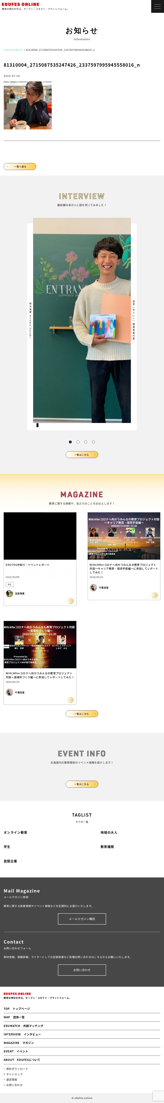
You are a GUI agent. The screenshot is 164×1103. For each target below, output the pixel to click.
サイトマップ (14, 1074)
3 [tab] (85, 442)
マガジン (19, 1043)
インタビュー (22, 1034)
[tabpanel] (82, 324)
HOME (7, 49)
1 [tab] (70, 442)
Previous (36, 312)
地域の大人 (109, 832)
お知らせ (18, 49)
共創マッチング (23, 1026)
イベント (16, 1051)
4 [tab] (93, 442)
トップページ (17, 1009)
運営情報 (11, 1079)
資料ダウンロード (17, 1069)
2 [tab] (78, 442)
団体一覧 (14, 1017)
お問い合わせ (82, 970)
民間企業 (10, 861)
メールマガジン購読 (82, 919)
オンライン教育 (15, 832)
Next (128, 312)
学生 (7, 846)
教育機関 (107, 846)
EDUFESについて (22, 1060)
